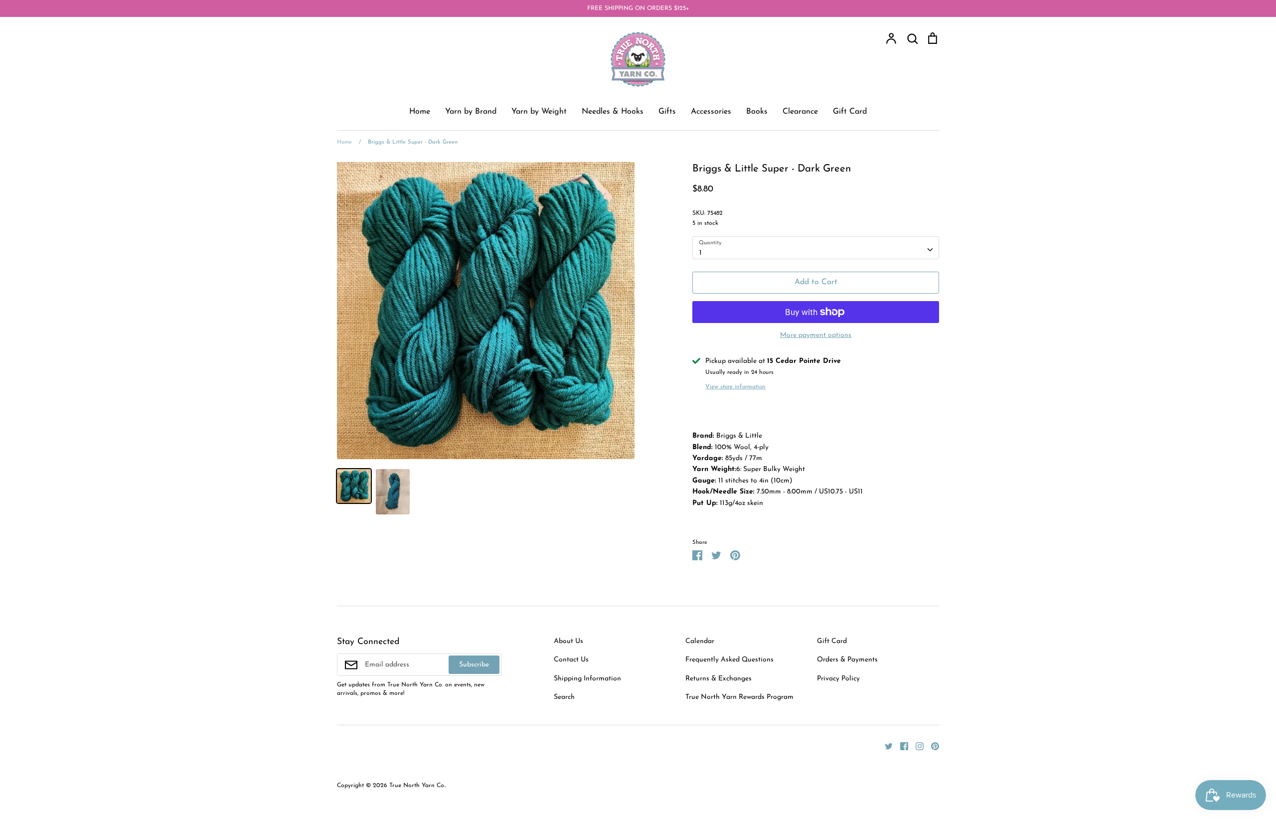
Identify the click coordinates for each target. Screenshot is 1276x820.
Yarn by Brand (470, 112)
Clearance (800, 112)
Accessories (711, 112)
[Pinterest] (931, 745)
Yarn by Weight (539, 112)
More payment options (815, 335)
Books (757, 112)
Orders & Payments (847, 659)
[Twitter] (885, 745)
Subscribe (474, 664)
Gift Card (850, 112)
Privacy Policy (838, 678)
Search (564, 697)
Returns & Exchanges (718, 678)
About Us (568, 641)
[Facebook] (900, 745)
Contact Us (571, 659)
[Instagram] (916, 745)
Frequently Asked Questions (729, 659)
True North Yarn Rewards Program (739, 697)
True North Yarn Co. (417, 786)
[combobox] (815, 247)
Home (419, 112)
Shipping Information (587, 678)
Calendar (699, 641)
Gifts (667, 112)
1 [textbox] (700, 253)
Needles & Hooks (612, 112)
